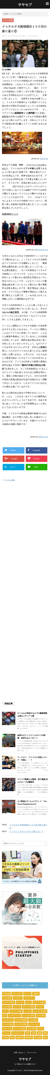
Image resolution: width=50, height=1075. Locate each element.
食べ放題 (38, 1037)
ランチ (40, 1029)
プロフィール (31, 1053)
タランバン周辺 (28, 1007)
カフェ (28, 1002)
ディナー (40, 1007)
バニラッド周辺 (16, 1011)
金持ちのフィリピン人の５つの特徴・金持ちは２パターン (31, 736)
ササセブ (25, 4)
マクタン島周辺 (21, 1020)
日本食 (5, 1037)
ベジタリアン (8, 1020)
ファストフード (14, 1015)
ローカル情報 (9, 480)
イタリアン (18, 998)
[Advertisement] (25, 591)
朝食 (12, 1037)
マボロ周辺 (33, 1020)
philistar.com (43, 437)
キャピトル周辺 (39, 1002)
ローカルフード (17, 1033)
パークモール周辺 (39, 1011)
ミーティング (34, 1024)
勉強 (39, 1033)
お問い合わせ (18, 1053)
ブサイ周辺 (41, 1015)
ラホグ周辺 (32, 1029)
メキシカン (7, 1029)
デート (5, 1011)
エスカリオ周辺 (8, 1002)
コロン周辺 (7, 1007)
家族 (45, 1033)
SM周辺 (36, 994)
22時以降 (6, 994)
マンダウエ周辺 (21, 1024)
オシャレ (20, 1002)
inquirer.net (44, 159)
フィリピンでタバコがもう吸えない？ (26, 831)
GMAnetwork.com (41, 250)
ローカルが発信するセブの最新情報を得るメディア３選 (32, 714)
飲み (45, 1037)
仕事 (33, 1033)
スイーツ (17, 1007)
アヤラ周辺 (7, 998)
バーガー (27, 1011)
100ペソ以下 (17, 994)
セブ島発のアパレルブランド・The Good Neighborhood (32, 802)
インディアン (29, 998)
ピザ (4, 1015)
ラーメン (6, 1033)
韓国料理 (28, 1037)
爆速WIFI (19, 1037)
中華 (27, 1033)
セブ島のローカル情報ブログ (25, 1064)
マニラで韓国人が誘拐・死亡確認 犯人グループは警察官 (32, 780)
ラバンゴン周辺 (19, 1029)
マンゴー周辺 (8, 1024)
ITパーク (27, 994)
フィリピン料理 (28, 1015)
